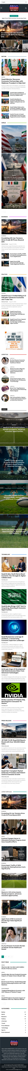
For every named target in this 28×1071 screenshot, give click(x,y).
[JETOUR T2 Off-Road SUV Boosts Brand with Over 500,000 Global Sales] (14, 730)
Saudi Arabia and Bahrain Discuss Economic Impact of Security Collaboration (18, 94)
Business (3, 30)
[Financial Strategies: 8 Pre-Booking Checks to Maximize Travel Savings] (5, 379)
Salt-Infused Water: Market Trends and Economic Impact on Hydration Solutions (18, 399)
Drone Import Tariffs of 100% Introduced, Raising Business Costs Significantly (18, 255)
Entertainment (5, 988)
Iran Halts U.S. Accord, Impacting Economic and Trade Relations (14, 178)
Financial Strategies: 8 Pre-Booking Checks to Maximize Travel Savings (18, 380)
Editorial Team (4, 244)
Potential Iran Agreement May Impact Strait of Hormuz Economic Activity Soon (14, 149)
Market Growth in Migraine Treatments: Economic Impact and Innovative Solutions (17, 371)
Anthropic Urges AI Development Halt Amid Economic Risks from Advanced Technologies (13, 671)
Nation (3, 77)
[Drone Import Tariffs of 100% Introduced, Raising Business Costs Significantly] (5, 256)
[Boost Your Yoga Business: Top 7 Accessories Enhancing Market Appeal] (5, 389)
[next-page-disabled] (5, 716)
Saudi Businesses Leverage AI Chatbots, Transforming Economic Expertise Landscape (12, 638)
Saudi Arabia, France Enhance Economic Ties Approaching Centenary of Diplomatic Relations (14, 205)
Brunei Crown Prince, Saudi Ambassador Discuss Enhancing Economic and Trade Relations (13, 983)
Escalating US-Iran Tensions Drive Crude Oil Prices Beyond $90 (12, 240)
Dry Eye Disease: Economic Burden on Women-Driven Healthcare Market (17, 361)
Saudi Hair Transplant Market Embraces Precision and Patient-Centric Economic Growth (13, 772)
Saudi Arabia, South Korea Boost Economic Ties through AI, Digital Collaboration (13, 575)
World (14, 145)
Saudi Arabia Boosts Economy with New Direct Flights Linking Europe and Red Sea (17, 101)
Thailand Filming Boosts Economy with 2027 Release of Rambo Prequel (13, 991)
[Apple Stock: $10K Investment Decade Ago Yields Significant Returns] (5, 263)
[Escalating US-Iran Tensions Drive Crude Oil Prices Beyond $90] (14, 30)
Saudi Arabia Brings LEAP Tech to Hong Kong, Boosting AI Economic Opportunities (13, 608)
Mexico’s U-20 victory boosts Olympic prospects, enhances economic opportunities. (11, 893)
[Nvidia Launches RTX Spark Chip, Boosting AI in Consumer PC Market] (14, 690)
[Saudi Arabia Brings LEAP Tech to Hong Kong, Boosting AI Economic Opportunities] (14, 596)
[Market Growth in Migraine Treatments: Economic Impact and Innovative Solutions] (5, 370)
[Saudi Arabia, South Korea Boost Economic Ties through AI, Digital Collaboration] (14, 564)
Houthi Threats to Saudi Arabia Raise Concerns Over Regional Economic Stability (18, 116)
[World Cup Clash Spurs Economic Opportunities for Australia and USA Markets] (14, 531)
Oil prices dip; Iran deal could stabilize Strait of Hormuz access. (12, 967)
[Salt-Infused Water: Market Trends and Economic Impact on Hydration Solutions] (5, 398)
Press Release (5, 746)
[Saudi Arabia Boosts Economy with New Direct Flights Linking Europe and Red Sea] (5, 101)
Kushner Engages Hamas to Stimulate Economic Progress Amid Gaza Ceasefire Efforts (13, 840)
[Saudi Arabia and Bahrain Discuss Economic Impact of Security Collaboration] (5, 94)
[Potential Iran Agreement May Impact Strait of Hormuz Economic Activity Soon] (14, 139)
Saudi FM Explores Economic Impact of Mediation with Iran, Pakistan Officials (13, 998)
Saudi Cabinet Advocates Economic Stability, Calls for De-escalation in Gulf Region (18, 108)
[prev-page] (2, 212)
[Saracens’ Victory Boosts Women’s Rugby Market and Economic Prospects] (14, 497)
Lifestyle (12, 358)
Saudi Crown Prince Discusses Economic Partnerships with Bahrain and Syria (17, 313)
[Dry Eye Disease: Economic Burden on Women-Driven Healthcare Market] (5, 361)
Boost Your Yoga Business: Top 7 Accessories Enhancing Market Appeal (18, 389)
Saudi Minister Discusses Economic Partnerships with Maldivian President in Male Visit (13, 81)
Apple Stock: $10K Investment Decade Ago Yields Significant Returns (17, 263)
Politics (3, 293)
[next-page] (5, 212)
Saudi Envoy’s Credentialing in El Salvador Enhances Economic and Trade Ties (13, 297)
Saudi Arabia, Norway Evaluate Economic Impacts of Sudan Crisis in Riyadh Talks (14, 975)
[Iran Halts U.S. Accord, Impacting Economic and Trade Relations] (14, 167)
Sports (14, 425)
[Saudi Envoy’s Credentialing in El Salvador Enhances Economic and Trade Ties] (14, 284)
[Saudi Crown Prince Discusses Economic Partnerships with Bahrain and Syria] (5, 313)
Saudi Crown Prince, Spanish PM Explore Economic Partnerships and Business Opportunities (18, 321)
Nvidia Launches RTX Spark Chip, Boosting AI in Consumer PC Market (13, 701)
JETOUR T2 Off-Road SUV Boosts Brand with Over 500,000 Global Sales (13, 742)
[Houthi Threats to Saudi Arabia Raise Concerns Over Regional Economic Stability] (5, 116)
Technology (4, 579)
